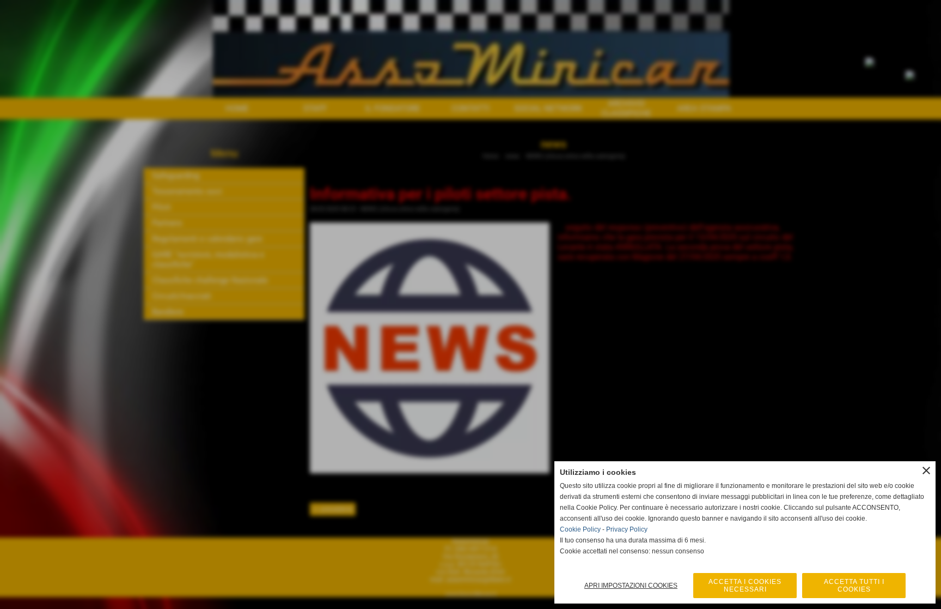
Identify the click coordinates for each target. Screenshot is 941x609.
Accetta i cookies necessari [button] (744, 585)
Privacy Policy (626, 529)
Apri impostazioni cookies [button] (630, 585)
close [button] (926, 470)
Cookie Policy (580, 529)
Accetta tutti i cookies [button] (854, 585)
